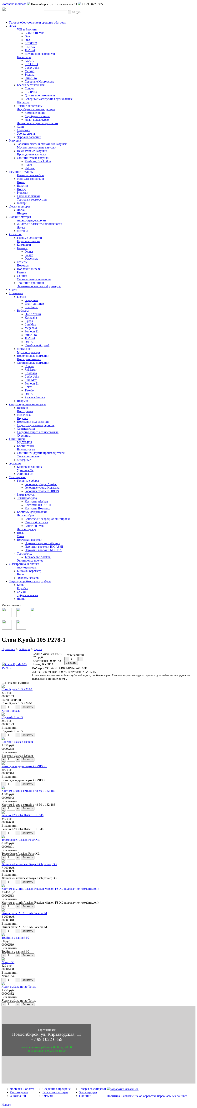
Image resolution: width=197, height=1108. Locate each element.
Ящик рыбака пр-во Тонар (19, 986)
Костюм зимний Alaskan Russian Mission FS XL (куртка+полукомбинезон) (50, 888)
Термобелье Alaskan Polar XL (21, 839)
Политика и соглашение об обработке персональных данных (147, 1096)
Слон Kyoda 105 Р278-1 (17, 689)
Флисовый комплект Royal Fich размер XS (29, 864)
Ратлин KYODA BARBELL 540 (22, 815)
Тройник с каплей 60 (15, 937)
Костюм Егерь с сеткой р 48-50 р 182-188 (28, 790)
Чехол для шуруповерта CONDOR (24, 766)
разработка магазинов (124, 1089)
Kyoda (38, 649)
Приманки (8, 649)
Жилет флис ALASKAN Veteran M (24, 913)
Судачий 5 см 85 (12, 717)
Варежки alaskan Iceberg (17, 741)
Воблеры (24, 649)
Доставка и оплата (14, 4)
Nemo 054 (8, 962)
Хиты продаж (11, 710)
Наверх (6, 1104)
